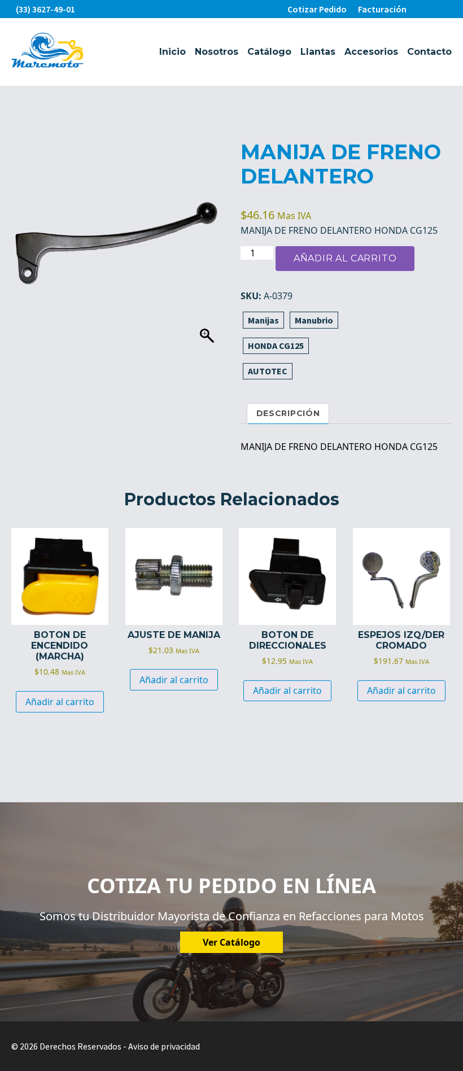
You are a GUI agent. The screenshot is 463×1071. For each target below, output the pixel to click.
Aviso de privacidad (164, 1046)
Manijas (263, 320)
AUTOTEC (267, 371)
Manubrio (314, 320)
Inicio (172, 51)
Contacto (429, 51)
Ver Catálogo (231, 942)
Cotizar (317, 9)
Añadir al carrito (345, 258)
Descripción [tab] (288, 413)
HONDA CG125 (276, 345)
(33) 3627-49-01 (45, 9)
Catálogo (269, 51)
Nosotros (216, 51)
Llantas (317, 51)
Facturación (382, 9)
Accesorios (371, 51)
